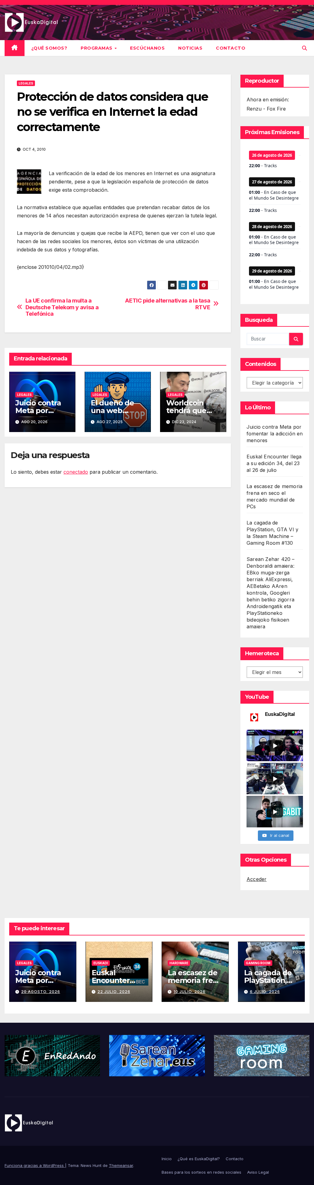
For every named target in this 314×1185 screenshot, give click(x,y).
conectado (75, 472)
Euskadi (101, 963)
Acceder (256, 879)
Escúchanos (147, 48)
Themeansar (121, 1165)
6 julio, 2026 (265, 991)
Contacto (230, 48)
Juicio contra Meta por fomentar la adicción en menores (275, 433)
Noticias (190, 48)
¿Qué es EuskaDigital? (199, 1158)
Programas (97, 48)
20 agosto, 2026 (40, 991)
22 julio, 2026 (114, 991)
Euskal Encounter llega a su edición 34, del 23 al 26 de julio (274, 463)
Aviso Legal (258, 1172)
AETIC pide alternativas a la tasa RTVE (167, 303)
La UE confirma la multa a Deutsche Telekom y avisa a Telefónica (62, 307)
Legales (26, 83)
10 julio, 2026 (189, 991)
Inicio (167, 1158)
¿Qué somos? (49, 48)
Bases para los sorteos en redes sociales (201, 1172)
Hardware (179, 963)
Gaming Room (258, 963)
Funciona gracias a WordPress (35, 1165)
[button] (304, 48)
